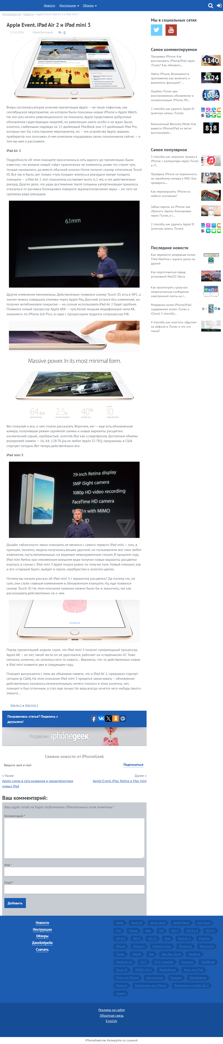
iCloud (133, 930)
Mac (151, 954)
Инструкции (67, 5)
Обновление (197, 978)
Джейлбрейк (42, 942)
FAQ (118, 930)
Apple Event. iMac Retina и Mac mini (120, 781)
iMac (148, 930)
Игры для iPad (193, 970)
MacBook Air (124, 962)
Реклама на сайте (111, 1010)
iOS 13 (152, 938)
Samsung (187, 962)
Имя (8, 865)
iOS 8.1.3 (192, 930)
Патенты (121, 985)
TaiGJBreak (208, 962)
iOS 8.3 (120, 938)
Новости (49, 5)
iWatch (136, 954)
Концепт (176, 978)
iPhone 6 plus (161, 946)
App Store (203, 923)
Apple (119, 923)
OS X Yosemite (164, 962)
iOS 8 (174, 930)
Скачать (42, 949)
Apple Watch (181, 923)
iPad (167, 938)
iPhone (120, 946)
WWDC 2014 (143, 970)
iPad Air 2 (16, 705)
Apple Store (158, 923)
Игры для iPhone (127, 978)
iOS (161, 930)
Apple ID (136, 923)
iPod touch (206, 946)
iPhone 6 (139, 946)
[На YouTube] (171, 30)
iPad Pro (204, 938)
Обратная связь (111, 1015)
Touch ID (121, 970)
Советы (121, 993)
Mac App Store (171, 954)
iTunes (120, 954)
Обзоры (88, 5)
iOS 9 (136, 938)
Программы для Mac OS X (191, 985)
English (111, 1021)
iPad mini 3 (31, 705)
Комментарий (14, 816)
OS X (143, 962)
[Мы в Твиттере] (156, 30)
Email (9, 883)
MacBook (194, 954)
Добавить (15, 903)
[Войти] (219, 5)
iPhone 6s (185, 946)
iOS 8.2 (210, 930)
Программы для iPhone (150, 985)
